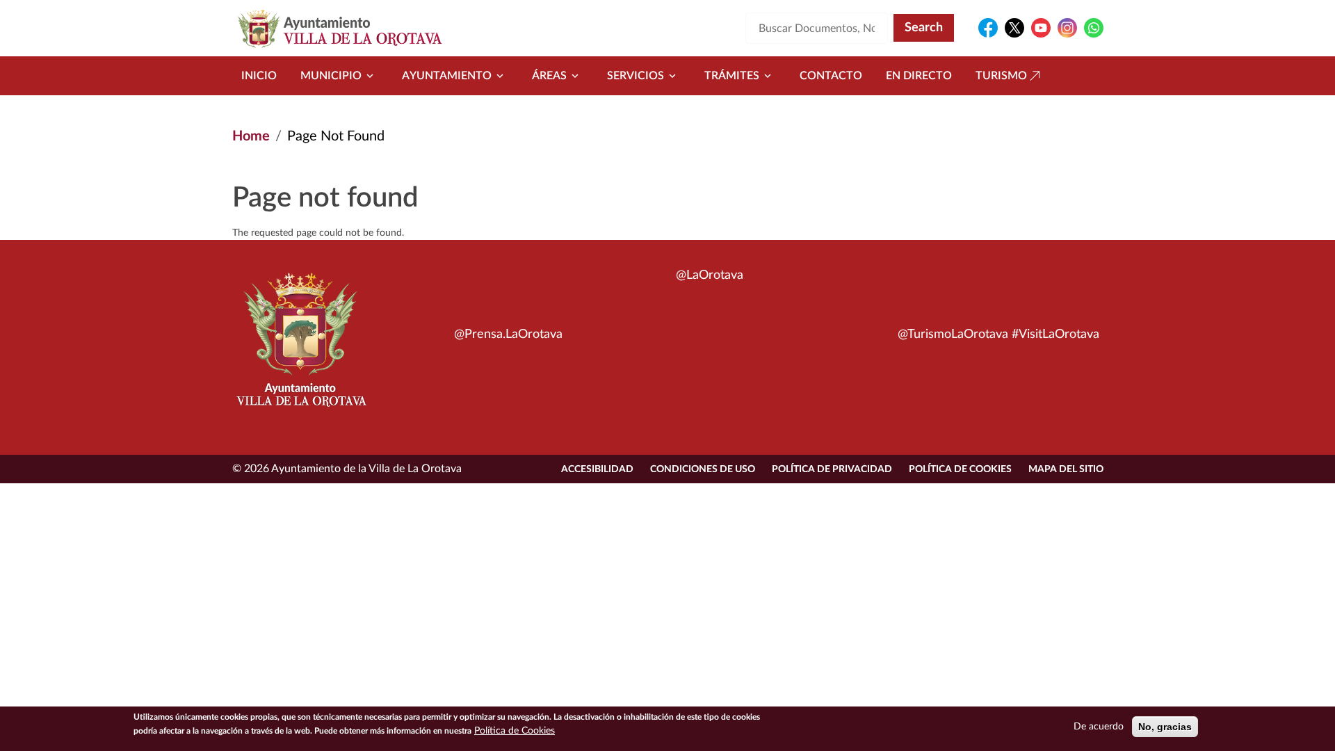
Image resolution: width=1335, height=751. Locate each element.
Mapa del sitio (1065, 469)
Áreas (549, 75)
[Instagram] (1067, 28)
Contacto (831, 75)
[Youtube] (1041, 28)
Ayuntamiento (447, 75)
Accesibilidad (597, 469)
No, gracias (1165, 726)
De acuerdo (1099, 727)
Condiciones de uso (702, 469)
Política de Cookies (960, 469)
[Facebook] (988, 28)
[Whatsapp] (1093, 28)
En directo (919, 75)
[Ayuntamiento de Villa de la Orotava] (300, 348)
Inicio (259, 75)
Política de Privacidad (832, 469)
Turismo (1001, 75)
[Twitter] (1014, 28)
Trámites (731, 75)
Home (251, 136)
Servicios (635, 75)
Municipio (331, 75)
